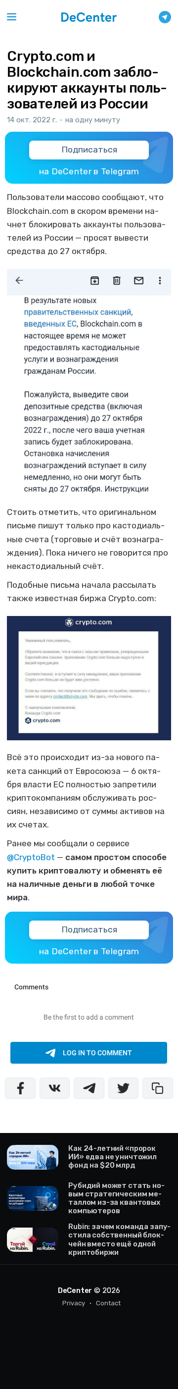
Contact (108, 1303)
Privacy (73, 1303)
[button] (11, 17)
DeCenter (75, 1290)
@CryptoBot (31, 857)
